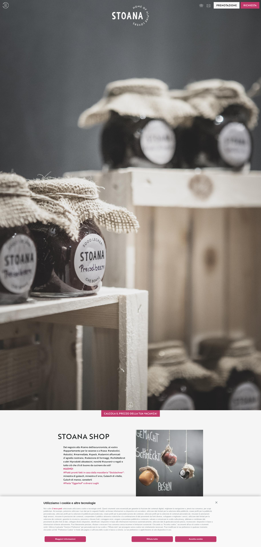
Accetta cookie (196, 539)
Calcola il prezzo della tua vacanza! (130, 413)
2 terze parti (57, 509)
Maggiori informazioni (65, 539)
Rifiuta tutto (152, 539)
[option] (130, 205)
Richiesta (250, 5)
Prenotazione (226, 5)
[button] (216, 502)
